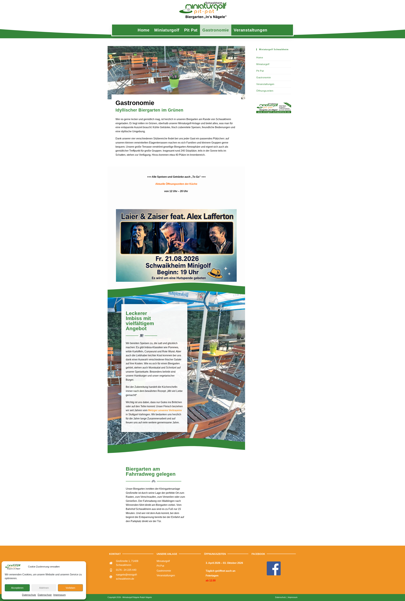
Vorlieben (70, 587)
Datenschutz (29, 595)
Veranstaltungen (265, 84)
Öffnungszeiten (264, 90)
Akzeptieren (17, 587)
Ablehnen (44, 587)
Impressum (59, 595)
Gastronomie (263, 77)
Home (259, 57)
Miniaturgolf (262, 64)
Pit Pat (260, 70)
